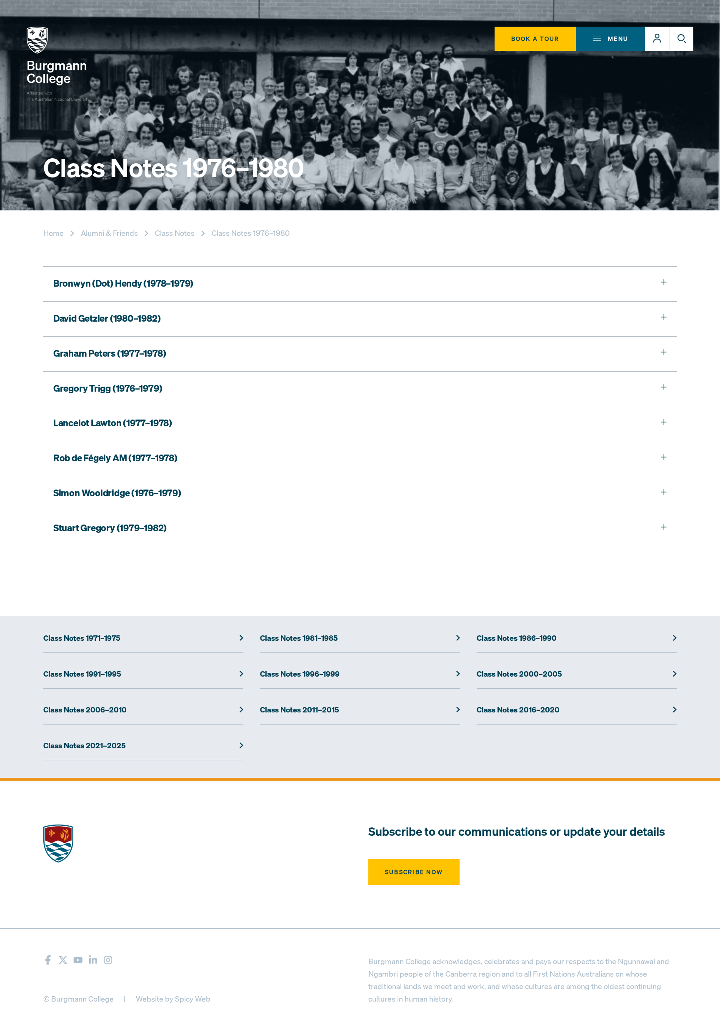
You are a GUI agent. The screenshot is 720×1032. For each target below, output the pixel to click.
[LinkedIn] (93, 960)
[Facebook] (47, 960)
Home (53, 233)
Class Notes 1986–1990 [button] (517, 638)
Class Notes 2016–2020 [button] (518, 710)
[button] (657, 39)
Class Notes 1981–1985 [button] (299, 638)
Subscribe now (414, 872)
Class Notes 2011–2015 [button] (299, 710)
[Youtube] (77, 960)
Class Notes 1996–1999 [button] (300, 674)
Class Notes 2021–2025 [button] (84, 745)
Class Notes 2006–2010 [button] (85, 710)
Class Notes (175, 233)
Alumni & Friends (109, 233)
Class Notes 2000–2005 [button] (519, 674)
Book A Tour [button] (535, 38)
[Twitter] (63, 960)
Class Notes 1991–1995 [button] (82, 674)
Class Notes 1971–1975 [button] (81, 638)
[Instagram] (107, 960)
